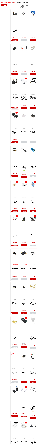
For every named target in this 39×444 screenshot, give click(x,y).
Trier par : (27, 5)
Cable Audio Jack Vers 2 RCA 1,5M (33, 29)
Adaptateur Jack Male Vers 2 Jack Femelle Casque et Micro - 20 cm (33, 372)
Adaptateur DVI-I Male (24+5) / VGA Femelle (33, 64)
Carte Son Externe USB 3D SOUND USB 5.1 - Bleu (33, 166)
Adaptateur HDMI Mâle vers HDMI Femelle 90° (24, 303)
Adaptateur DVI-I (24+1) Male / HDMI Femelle (14, 166)
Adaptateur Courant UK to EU (23, 131)
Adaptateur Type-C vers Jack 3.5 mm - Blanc (14, 441)
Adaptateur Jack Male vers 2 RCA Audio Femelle (15, 64)
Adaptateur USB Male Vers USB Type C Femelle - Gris (24, 201)
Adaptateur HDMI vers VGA (24, 441)
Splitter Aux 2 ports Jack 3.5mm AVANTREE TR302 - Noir (23, 167)
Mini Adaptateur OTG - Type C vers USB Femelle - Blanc (24, 98)
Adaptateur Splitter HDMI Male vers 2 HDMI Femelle (33, 442)
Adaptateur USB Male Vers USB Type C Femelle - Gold (15, 201)
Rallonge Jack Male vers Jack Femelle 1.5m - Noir (33, 98)
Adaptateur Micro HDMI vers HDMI (15, 97)
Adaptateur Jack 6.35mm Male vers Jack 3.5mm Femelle (33, 303)
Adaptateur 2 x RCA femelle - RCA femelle (33, 131)
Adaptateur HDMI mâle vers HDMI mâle (24, 371)
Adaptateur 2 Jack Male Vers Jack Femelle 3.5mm (14, 372)
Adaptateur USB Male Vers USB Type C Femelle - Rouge (15, 235)
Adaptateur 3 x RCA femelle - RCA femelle (14, 302)
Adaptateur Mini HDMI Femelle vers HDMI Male (24, 269)
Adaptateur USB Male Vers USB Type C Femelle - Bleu (33, 201)
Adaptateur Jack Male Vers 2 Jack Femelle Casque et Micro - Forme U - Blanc (33, 338)
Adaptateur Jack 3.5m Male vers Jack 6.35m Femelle (15, 337)
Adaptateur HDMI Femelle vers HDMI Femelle (14, 30)
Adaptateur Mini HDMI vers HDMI (24, 235)
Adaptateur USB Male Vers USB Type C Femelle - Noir (33, 235)
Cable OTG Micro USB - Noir (24, 29)
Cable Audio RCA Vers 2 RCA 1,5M (24, 64)
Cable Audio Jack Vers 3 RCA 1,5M (33, 269)
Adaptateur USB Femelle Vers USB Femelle (15, 269)
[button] (4, 5)
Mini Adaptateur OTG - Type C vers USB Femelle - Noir (15, 132)
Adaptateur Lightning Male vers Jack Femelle (24, 406)
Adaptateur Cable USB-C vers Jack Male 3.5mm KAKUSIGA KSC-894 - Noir (33, 407)
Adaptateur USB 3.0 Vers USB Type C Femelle (15, 406)
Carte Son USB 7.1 (24, 336)
